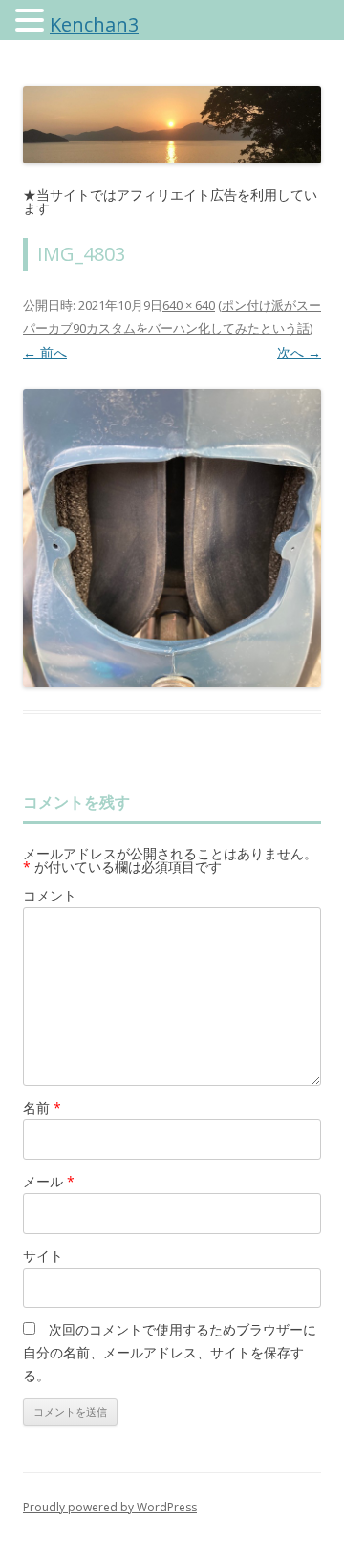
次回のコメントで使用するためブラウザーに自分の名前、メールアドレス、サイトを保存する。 (169, 1352)
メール (49, 1181)
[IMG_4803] (172, 538)
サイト (43, 1256)
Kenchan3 (94, 24)
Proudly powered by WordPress (110, 1507)
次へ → (299, 352)
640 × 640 (188, 305)
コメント (49, 895)
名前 (42, 1107)
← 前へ (45, 352)
